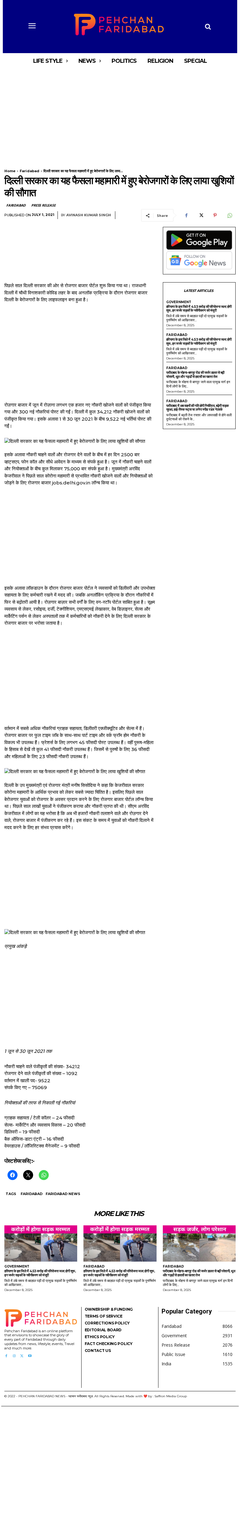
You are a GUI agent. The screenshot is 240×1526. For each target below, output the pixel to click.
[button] (207, 26)
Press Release (43, 205)
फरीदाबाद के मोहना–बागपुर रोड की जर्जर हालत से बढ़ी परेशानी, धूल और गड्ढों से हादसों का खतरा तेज (195, 374)
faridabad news (63, 1194)
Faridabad (29, 171)
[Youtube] (30, 1356)
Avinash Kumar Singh (88, 215)
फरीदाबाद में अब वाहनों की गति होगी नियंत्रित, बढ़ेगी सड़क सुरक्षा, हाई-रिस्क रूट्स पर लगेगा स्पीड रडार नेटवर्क (197, 407)
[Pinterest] (215, 215)
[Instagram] (14, 1356)
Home (10, 171)
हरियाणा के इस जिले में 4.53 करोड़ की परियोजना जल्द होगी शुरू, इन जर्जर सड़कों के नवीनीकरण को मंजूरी (199, 308)
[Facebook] (186, 215)
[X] (200, 215)
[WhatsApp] (229, 215)
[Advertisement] (120, 115)
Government (178, 302)
